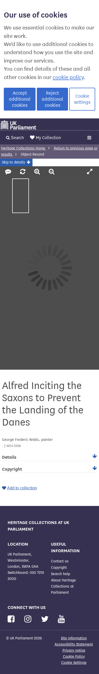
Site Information (74, 638)
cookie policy (68, 77)
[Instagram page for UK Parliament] (28, 619)
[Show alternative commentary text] (9, 172)
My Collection (48, 137)
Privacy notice (73, 650)
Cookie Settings (74, 663)
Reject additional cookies (52, 99)
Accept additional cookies (19, 99)
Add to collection (22, 488)
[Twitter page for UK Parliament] (46, 619)
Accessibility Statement (74, 644)
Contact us (60, 561)
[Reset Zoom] (23, 172)
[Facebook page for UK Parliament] (12, 619)
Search (17, 138)
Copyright (59, 567)
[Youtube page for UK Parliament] (61, 619)
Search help (60, 574)
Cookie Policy (74, 656)
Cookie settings (82, 99)
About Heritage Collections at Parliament (63, 586)
